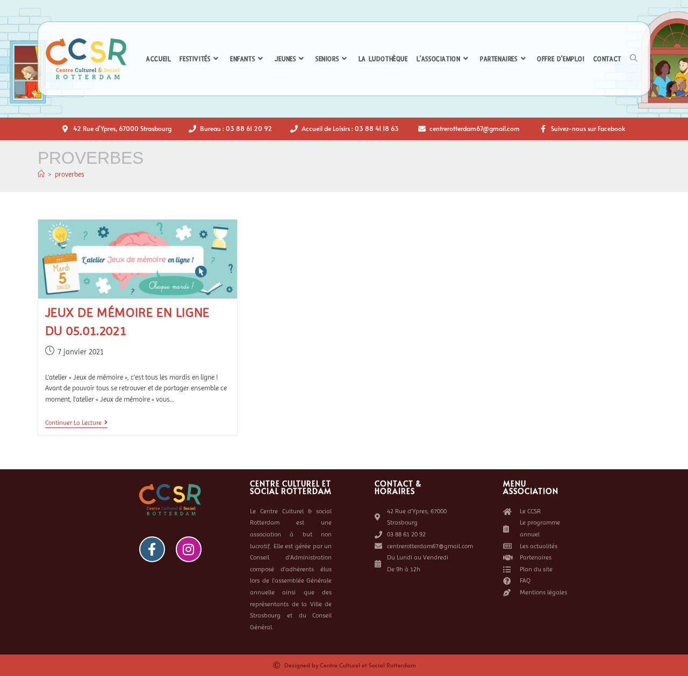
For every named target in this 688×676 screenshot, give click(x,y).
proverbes (69, 174)
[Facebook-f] (152, 549)
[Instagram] (189, 549)
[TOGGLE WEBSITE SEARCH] (634, 59)
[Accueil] (41, 174)
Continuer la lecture (76, 422)
